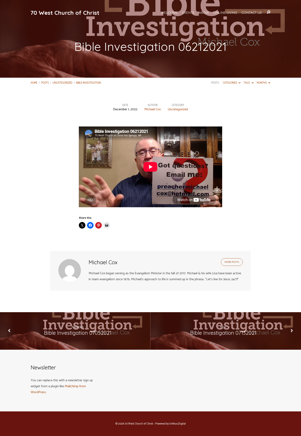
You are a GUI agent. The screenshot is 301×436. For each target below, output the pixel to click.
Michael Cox (152, 109)
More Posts (232, 262)
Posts (45, 83)
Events (188, 12)
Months (262, 83)
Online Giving (225, 12)
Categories (230, 83)
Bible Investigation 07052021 (77, 332)
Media (204, 12)
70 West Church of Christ (64, 12)
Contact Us (251, 12)
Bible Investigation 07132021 (223, 332)
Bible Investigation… (89, 83)
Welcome (169, 12)
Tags (247, 83)
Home (34, 83)
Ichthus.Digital (177, 423)
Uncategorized (62, 83)
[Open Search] (268, 12)
